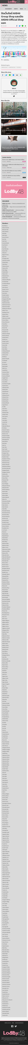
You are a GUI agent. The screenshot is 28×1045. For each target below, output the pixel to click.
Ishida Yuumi (5, 393)
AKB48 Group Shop (4, 67)
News (5, 5)
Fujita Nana (4, 264)
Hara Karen (4, 293)
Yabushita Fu (5, 955)
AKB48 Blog (6, 60)
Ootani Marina (5, 715)
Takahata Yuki (5, 863)
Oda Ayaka (4, 672)
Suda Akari (4, 828)
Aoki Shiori (4, 235)
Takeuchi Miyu (5, 878)
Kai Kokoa (4, 428)
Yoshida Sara (5, 1005)
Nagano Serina (5, 626)
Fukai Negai (4, 270)
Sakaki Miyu (4, 753)
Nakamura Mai (5, 639)
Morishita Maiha (5, 595)
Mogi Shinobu (5, 593)
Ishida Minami (5, 391)
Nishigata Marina (6, 655)
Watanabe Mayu (5, 951)
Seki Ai (3, 792)
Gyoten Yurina (5, 289)
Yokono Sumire (5, 996)
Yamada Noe (5, 963)
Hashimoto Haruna (6, 304)
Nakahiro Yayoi (5, 632)
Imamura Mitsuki (6, 376)
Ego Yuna (4, 256)
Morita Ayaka (5, 597)
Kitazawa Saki (5, 480)
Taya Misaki (4, 913)
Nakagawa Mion (5, 630)
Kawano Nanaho (5, 464)
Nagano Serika (5, 624)
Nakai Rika (4, 634)
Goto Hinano (5, 287)
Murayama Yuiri (5, 614)
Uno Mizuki (4, 944)
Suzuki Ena (4, 844)
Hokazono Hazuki (6, 333)
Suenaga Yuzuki (5, 832)
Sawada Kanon (5, 788)
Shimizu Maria (5, 795)
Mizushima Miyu (5, 587)
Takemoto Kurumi (6, 876)
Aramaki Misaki (5, 243)
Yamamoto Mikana (6, 973)
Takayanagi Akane (6, 872)
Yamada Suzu (5, 965)
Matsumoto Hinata (6, 549)
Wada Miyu (4, 948)
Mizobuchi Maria (5, 582)
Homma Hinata (5, 335)
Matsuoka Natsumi (6, 557)
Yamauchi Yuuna (5, 986)
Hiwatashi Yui (5, 331)
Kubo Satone (5, 505)
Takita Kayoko (5, 886)
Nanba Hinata (5, 649)
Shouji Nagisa (5, 822)
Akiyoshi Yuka (5, 229)
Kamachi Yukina (5, 430)
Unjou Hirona (5, 942)
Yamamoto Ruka (5, 974)
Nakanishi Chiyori (6, 641)
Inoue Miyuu (5, 379)
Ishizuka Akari (5, 401)
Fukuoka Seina (5, 275)
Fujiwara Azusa (5, 266)
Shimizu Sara (5, 801)
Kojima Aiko (5, 491)
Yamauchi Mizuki (6, 982)
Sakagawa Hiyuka (6, 747)
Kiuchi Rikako (5, 483)
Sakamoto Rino (5, 761)
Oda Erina (4, 674)
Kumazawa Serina (6, 512)
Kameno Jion (5, 433)
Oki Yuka (4, 701)
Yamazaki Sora (5, 988)
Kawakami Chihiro (6, 458)
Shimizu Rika (5, 797)
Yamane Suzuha (5, 978)
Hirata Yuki (4, 327)
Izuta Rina (4, 418)
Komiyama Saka (5, 503)
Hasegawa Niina (5, 301)
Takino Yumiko (5, 884)
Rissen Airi (4, 740)
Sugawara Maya (5, 834)
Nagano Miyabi (5, 622)
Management (8, 133)
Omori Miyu (4, 709)
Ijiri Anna (4, 362)
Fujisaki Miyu (5, 262)
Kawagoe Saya (5, 453)
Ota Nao (4, 726)
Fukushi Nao (5, 277)
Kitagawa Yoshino (6, 472)
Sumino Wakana (5, 842)
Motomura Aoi (5, 603)
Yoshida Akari (5, 1001)
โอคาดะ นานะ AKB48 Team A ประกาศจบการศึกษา (13, 159)
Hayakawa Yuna (5, 312)
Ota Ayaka (4, 724)
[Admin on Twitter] (14, 96)
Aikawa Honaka (5, 227)
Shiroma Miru (5, 817)
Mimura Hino (5, 562)
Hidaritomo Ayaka (6, 318)
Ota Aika (4, 722)
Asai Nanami (5, 245)
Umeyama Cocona (6, 940)
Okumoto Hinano (6, 705)
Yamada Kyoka (5, 961)
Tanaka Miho (5, 894)
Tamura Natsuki (5, 888)
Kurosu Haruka (5, 526)
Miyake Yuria (5, 572)
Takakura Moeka (5, 865)
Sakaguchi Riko (5, 751)
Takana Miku (5, 867)
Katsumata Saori (5, 451)
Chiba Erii (4, 252)
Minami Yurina (5, 566)
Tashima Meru (5, 909)
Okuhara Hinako (5, 703)
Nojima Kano (5, 664)
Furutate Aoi (5, 285)
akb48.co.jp (20, 32)
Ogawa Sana (5, 676)
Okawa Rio (4, 699)
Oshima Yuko (5, 720)
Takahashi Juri (5, 857)
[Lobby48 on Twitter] (16, 1026)
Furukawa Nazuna (6, 283)
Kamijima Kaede (5, 435)
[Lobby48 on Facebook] (12, 1026)
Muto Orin (4, 616)
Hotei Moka (4, 349)
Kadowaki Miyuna (6, 426)
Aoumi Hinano (5, 237)
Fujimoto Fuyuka (6, 260)
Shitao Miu (4, 819)
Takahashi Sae (5, 859)
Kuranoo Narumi (5, 516)
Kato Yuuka (4, 449)
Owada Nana (5, 736)
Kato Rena (4, 443)
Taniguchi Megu (5, 901)
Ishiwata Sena (5, 397)
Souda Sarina (5, 824)
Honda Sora (4, 339)
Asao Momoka (5, 249)
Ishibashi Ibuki (5, 387)
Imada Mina (4, 370)
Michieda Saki (5, 560)
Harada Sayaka (5, 295)
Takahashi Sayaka (6, 861)
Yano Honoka (5, 990)
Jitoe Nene (4, 420)
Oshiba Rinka (5, 718)
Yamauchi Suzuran (6, 984)
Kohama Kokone (5, 489)
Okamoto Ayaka (5, 695)
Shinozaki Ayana (5, 807)
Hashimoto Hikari (6, 306)
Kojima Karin (5, 493)
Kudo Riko (4, 508)
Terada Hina (4, 915)
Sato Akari (4, 774)
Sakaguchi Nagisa (6, 749)
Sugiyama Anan (5, 840)
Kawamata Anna (5, 460)
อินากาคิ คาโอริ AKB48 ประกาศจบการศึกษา (11, 170)
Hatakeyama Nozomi (6, 308)
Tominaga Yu (5, 921)
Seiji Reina (4, 790)
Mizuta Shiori (5, 589)
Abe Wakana (5, 225)
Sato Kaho (4, 776)
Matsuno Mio (5, 553)
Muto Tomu (4, 618)
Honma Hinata (5, 343)
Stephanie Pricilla (6, 826)
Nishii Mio (4, 657)
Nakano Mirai (5, 643)
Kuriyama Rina (5, 520)
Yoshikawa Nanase (6, 1009)
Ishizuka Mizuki (5, 403)
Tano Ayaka (4, 903)
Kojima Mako (5, 495)
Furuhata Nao (5, 281)
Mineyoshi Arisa (5, 570)
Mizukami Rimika (6, 584)
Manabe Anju (5, 539)
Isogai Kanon (5, 405)
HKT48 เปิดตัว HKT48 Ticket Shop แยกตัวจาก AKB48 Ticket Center (13, 113)
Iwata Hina (4, 408)
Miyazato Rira (5, 580)
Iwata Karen (4, 410)
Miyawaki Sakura (6, 574)
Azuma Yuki (4, 250)
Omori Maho (5, 707)
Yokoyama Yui (5, 998)
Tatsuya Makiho (5, 911)
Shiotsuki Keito (5, 813)
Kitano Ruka (5, 478)
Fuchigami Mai (5, 258)
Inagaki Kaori (5, 378)
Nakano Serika (5, 645)
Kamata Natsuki (5, 431)
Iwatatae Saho (5, 412)
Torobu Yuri (4, 924)
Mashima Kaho (5, 543)
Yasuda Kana (5, 992)
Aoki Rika (4, 233)
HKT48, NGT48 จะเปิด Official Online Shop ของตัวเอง (13, 130)
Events (16, 8)
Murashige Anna (5, 612)
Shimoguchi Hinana (6, 803)
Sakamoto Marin (5, 757)
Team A (24, 161)
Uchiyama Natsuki (6, 932)
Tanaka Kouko (5, 892)
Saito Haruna (5, 745)
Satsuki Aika (5, 786)
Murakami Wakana (6, 607)
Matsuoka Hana (5, 555)
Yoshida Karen (5, 1003)
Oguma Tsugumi (5, 684)
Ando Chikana (5, 231)
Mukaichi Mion (5, 605)
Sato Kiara (4, 778)
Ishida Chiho (5, 389)
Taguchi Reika (5, 853)
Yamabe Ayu (5, 959)
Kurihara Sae (5, 518)
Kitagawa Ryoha (5, 470)
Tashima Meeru (5, 907)
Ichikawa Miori (5, 352)
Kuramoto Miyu (5, 514)
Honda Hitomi (5, 337)
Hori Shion (4, 347)
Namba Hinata (5, 647)
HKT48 (24, 177)
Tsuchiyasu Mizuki (6, 928)
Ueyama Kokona (5, 938)
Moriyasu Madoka (6, 599)
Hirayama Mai (5, 329)
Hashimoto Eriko (6, 302)
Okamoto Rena (5, 697)
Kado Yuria (4, 424)
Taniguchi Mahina (6, 899)
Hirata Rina (4, 324)
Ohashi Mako (5, 688)
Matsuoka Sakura (6, 559)
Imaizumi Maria (5, 372)
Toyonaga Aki (5, 926)
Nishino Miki (5, 663)
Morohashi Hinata (6, 601)
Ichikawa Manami (6, 351)
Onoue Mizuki (5, 713)
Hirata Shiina (5, 326)
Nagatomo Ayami (6, 628)
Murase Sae (4, 611)
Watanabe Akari (5, 949)
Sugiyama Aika (5, 838)
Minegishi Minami (6, 568)
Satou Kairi (4, 784)
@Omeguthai (15, 92)
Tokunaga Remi (5, 919)
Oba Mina (4, 670)
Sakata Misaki (5, 766)
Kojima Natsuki (5, 497)
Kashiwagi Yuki (5, 439)
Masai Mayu (4, 541)
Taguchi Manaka (5, 851)
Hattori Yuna (5, 310)
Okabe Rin (4, 689)
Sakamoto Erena (5, 755)
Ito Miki (4, 406)
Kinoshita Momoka (6, 468)
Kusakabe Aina (5, 528)
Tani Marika (4, 897)
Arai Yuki (4, 239)
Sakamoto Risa (5, 763)
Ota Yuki (4, 728)
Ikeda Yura (4, 368)
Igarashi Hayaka (5, 358)
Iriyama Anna (5, 385)
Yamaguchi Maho (6, 967)
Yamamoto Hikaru (6, 971)
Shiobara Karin (5, 811)
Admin (14, 88)
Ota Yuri (4, 730)
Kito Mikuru (4, 481)
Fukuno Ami (5, 274)
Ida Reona (4, 356)
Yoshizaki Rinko (5, 1013)
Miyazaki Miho (5, 576)
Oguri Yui (4, 686)
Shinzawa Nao (5, 809)
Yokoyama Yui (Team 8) (7, 1000)
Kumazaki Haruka (6, 510)
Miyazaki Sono (5, 578)
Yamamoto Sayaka (6, 976)
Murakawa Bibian (6, 609)
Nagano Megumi (5, 620)
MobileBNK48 (5, 591)
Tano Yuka (4, 905)
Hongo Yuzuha (5, 341)
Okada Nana (5, 691)
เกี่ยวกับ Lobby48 (8, 1022)
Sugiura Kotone (5, 836)
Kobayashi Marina (6, 485)
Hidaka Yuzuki (5, 316)
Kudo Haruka (5, 507)
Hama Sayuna (5, 291)
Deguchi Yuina (5, 254)
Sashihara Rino (5, 770)
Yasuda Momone (5, 994)
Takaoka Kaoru (5, 870)
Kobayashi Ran (5, 487)
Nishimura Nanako (6, 661)
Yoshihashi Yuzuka (6, 1007)
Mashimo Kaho (5, 545)
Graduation (9, 161)
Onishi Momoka (5, 711)
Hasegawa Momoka (6, 299)
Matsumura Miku (5, 551)
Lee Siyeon (4, 530)
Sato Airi (4, 772)
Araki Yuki (4, 241)
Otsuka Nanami (5, 734)
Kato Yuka (4, 447)
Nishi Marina (5, 653)
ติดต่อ (13, 1022)
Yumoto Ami (5, 1015)
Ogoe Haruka (5, 682)
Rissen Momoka (5, 741)
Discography (8, 8)
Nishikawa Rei (5, 659)
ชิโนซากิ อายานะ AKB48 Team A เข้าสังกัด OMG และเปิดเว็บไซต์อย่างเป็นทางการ (13, 148)
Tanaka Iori (4, 890)
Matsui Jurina (5, 547)
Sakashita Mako (5, 765)
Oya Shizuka (5, 738)
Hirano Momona (5, 322)
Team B (24, 172)
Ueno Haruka (5, 936)
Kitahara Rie (5, 474)
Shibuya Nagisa (5, 793)
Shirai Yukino (5, 815)
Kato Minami (5, 441)
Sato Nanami (5, 782)
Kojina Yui (4, 499)
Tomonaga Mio (5, 922)
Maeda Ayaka (5, 534)
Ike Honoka (4, 364)
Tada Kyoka (4, 849)
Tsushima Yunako (6, 930)
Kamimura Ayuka (6, 437)
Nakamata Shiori (6, 636)
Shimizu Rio (5, 799)
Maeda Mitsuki (5, 535)
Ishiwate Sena (5, 399)
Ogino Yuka (4, 680)
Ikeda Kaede (5, 366)
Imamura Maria (5, 374)
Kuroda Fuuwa (5, 522)
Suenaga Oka (5, 830)
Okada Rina (4, 693)
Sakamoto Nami (5, 759)
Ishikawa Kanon (5, 395)
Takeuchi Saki (5, 882)
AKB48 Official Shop (12, 67)
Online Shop (19, 67)
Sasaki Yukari (5, 768)
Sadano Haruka (5, 743)
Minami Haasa (5, 564)
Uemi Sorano (5, 934)
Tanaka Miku (5, 896)
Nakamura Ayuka (6, 637)
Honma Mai (4, 345)
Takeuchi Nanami (6, 880)
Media (21, 8)
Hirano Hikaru (5, 320)
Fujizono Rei (5, 268)
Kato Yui (4, 445)
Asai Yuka (4, 247)
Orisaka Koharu (5, 716)
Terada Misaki (5, 917)
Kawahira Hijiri (5, 456)
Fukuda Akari (5, 272)
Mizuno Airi (4, 586)
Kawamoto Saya (5, 462)
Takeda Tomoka (5, 874)
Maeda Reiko (5, 537)
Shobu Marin (5, 820)
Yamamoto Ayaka (6, 969)
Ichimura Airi (5, 354)
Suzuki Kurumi (5, 845)
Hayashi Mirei (5, 314)
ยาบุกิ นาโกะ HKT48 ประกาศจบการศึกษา (11, 175)
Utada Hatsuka (5, 946)
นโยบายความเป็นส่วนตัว (19, 1022)
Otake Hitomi (5, 732)
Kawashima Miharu (6, 466)
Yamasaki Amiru (5, 980)
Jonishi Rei (4, 422)
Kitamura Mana (5, 476)
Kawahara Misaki (5, 455)
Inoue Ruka (4, 381)
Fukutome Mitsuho (6, 279)
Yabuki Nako (5, 953)
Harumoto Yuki (5, 297)
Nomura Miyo (5, 666)
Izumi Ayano (5, 416)
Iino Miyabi (4, 360)
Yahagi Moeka (5, 957)
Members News (8, 150)
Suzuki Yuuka (5, 847)
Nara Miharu (5, 651)
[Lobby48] (14, 1)
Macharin (4, 532)
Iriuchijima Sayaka (6, 383)
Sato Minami (5, 780)
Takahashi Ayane (6, 855)
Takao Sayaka (5, 869)
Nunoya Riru (5, 668)
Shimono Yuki (5, 805)
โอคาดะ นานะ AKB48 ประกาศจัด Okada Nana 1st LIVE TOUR (13, 165)
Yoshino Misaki (5, 1011)
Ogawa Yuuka (5, 678)
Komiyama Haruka (6, 501)
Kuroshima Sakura (6, 524)
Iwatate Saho (5, 414)
